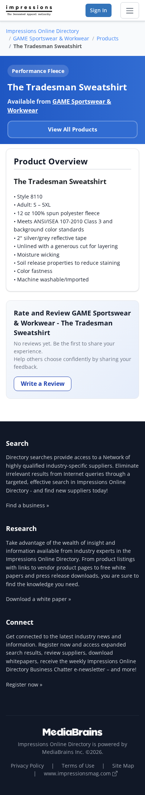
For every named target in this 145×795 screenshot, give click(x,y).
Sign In (98, 10)
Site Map (123, 765)
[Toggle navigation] (129, 10)
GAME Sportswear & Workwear (51, 38)
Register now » (24, 684)
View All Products (72, 129)
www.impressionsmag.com (78, 773)
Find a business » (27, 505)
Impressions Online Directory (42, 30)
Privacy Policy (27, 765)
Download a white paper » (38, 598)
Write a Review (43, 384)
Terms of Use (78, 765)
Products (108, 38)
